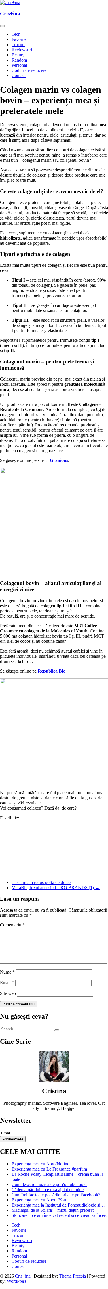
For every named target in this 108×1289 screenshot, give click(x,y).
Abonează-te (12, 1139)
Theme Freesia (72, 1276)
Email (7, 982)
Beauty (18, 54)
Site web (8, 993)
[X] (54, 843)
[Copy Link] (54, 861)
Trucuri (18, 44)
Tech (16, 34)
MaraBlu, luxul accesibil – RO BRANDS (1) (56, 887)
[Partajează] (54, 870)
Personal (19, 65)
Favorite (19, 39)
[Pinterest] (54, 852)
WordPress (16, 1281)
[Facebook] (54, 825)
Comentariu (12, 924)
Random (19, 60)
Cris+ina (10, 14)
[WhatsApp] (54, 834)
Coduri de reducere (29, 70)
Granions (59, 460)
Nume (7, 972)
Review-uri (22, 49)
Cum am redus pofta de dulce (41, 882)
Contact (19, 75)
